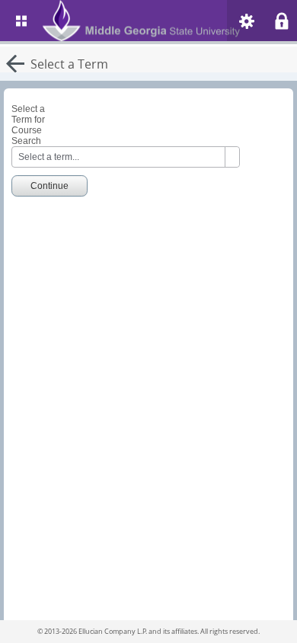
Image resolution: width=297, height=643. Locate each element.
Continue (49, 186)
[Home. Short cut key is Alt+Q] (158, 20)
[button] (247, 21)
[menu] (21, 20)
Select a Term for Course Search (28, 125)
